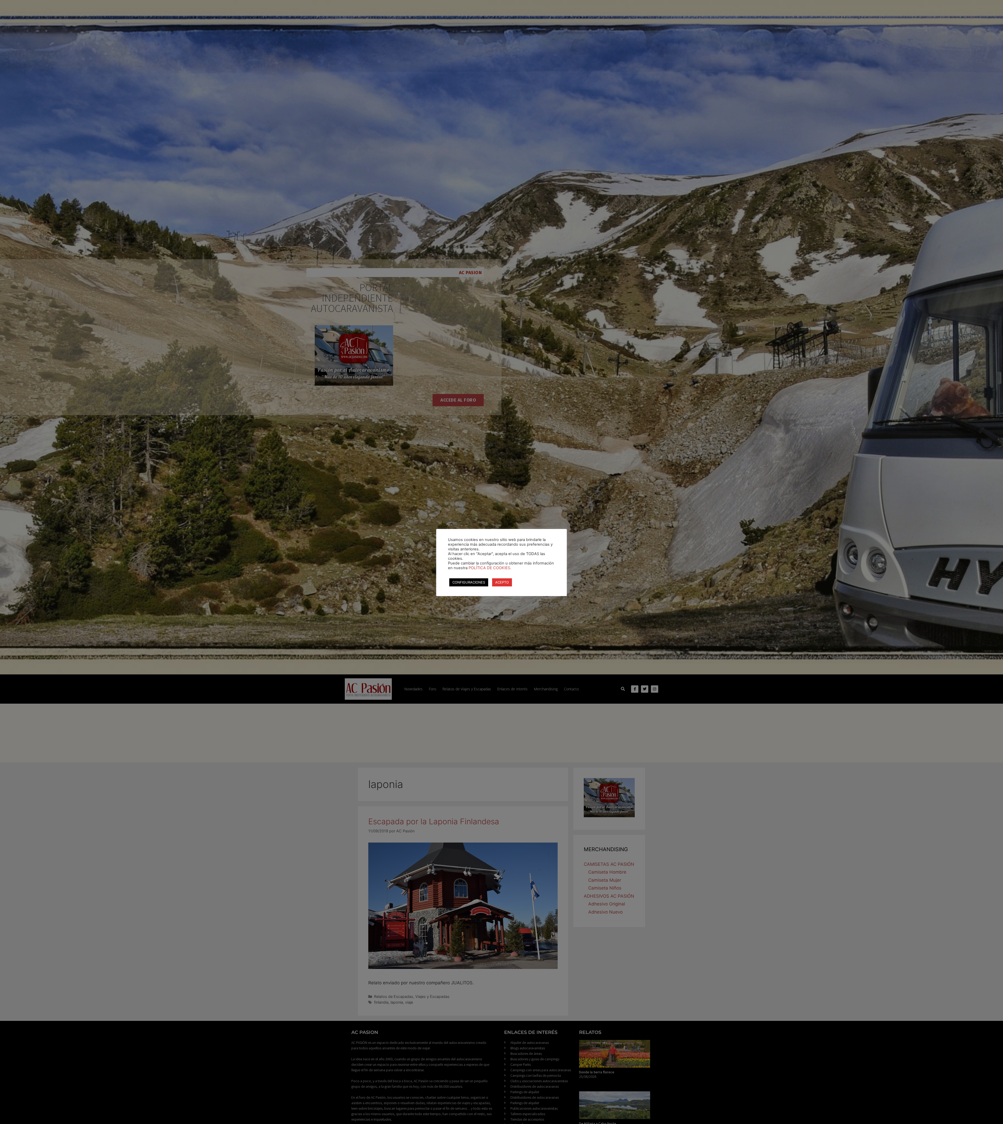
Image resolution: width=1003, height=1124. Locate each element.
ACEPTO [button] (502, 582)
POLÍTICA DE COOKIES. (490, 568)
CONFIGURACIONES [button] (468, 582)
